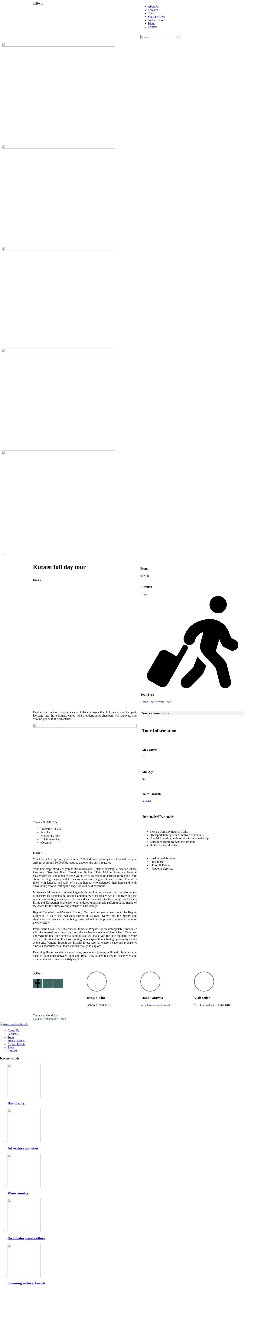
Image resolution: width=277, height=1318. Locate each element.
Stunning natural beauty (27, 1283)
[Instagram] (48, 983)
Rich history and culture (26, 1238)
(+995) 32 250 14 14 (99, 1005)
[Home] (38, 3)
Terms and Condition (45, 1015)
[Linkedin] (58, 983)
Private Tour (163, 702)
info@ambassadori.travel (155, 1005)
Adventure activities (23, 1148)
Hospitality (16, 1103)
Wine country (18, 1193)
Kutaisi (146, 801)
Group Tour (147, 702)
